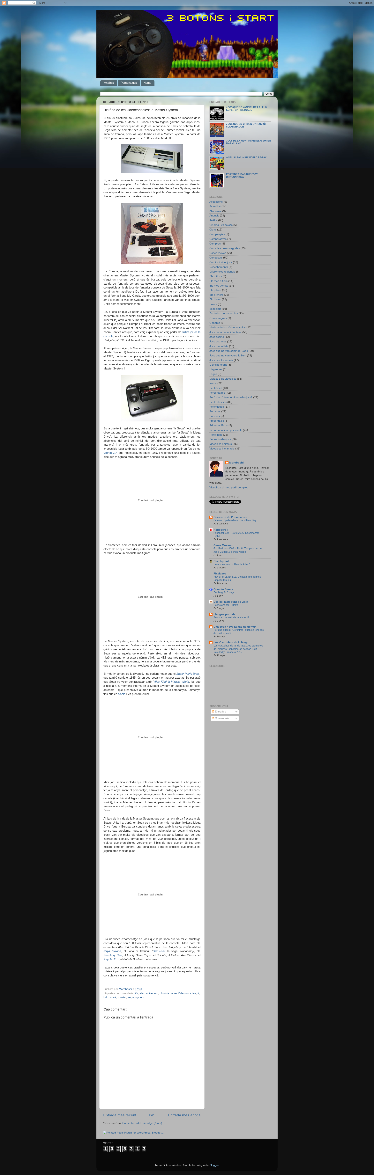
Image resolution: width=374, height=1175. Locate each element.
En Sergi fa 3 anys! (224, 592)
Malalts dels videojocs (222, 378)
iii (198, 993)
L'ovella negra (218, 364)
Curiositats (215, 257)
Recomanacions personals (225, 430)
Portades (215, 411)
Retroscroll (220, 529)
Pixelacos (219, 573)
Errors (213, 304)
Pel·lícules (215, 388)
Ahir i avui (215, 211)
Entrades (220, 711)
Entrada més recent (119, 1115)
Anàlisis (109, 82)
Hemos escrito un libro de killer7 (231, 564)
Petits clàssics (218, 402)
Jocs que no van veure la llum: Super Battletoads (247, 108)
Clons (212, 229)
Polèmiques (216, 406)
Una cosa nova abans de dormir (234, 626)
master (122, 997)
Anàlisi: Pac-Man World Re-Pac (246, 157)
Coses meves (217, 253)
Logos (213, 374)
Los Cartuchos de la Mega (230, 642)
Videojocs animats (220, 443)
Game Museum (223, 545)
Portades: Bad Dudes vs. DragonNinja (242, 175)
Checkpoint (221, 561)
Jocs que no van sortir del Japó (228, 350)
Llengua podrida (224, 614)
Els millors (215, 276)
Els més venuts (218, 285)
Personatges (129, 82)
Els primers (216, 294)
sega (131, 997)
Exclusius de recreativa (223, 313)
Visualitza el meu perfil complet (228, 487)
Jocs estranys (217, 341)
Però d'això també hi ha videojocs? (230, 397)
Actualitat (215, 206)
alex (142, 993)
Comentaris (221, 718)
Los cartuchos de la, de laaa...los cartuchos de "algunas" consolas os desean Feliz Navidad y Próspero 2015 (238, 648)
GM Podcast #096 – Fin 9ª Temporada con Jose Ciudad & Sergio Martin (237, 550)
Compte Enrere (223, 589)
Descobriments (218, 267)
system (139, 997)
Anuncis (214, 215)
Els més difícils (218, 281)
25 (136, 993)
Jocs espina (216, 336)
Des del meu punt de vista (230, 601)
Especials (215, 308)
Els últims (215, 299)
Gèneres (214, 322)
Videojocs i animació (222, 448)
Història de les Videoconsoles (178, 993)
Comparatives (218, 238)
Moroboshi (236, 462)
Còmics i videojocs (220, 262)
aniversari (152, 993)
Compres (215, 243)
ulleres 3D (110, 452)
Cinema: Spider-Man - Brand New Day (234, 520)
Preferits (214, 416)
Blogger (214, 1165)
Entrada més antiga (184, 1115)
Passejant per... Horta (225, 604)
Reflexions (215, 434)
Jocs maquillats (218, 346)
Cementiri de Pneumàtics (230, 517)
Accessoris (216, 201)
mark (113, 997)
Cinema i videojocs (221, 224)
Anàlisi (213, 220)
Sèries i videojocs (220, 439)
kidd (105, 997)
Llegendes (215, 369)
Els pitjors (215, 290)
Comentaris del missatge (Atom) (142, 1123)
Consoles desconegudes (224, 248)
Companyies (217, 234)
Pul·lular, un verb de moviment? (231, 617)
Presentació (216, 420)
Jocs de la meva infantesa (225, 332)
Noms (147, 82)
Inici (152, 1115)
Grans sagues (218, 318)
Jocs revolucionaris (221, 360)
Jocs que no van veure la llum (227, 355)
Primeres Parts (218, 425)
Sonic (121, 694)
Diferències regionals (222, 271)
